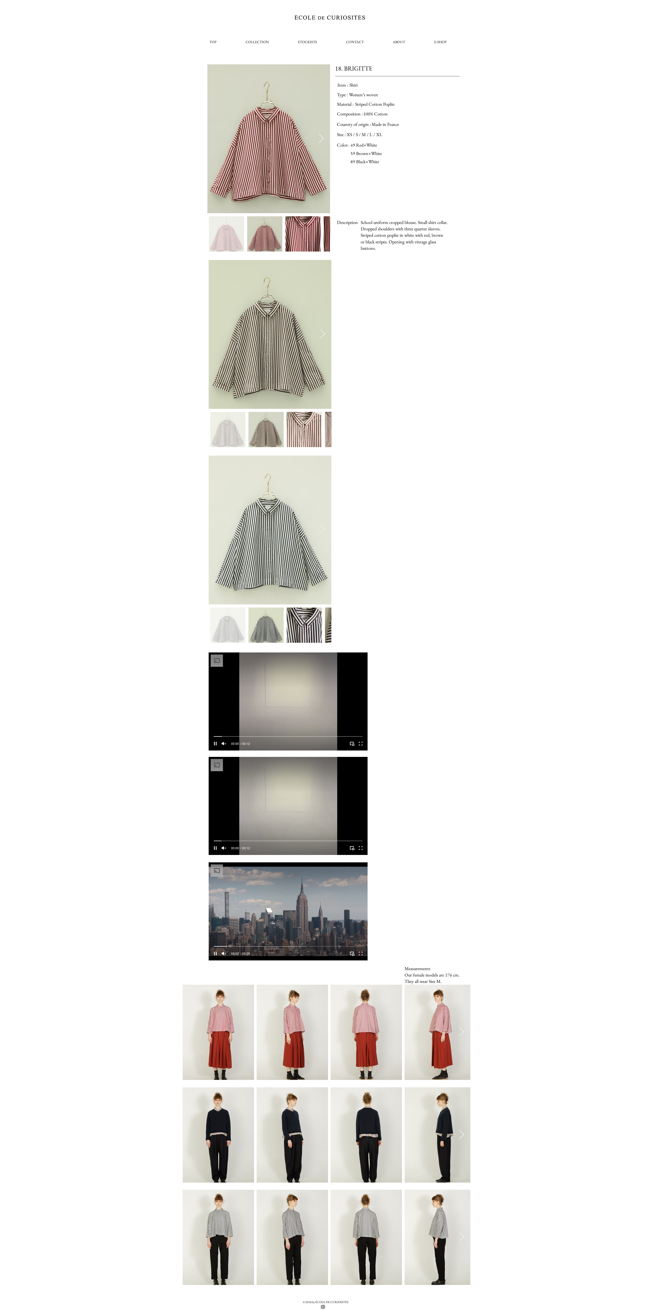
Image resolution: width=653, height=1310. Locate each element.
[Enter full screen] (360, 743)
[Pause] (215, 743)
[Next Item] (321, 139)
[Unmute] (224, 743)
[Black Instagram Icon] (322, 1306)
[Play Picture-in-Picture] (352, 743)
